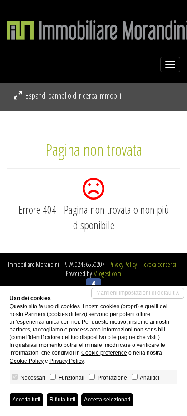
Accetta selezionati (107, 399)
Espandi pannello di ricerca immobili (72, 95)
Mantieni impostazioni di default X (137, 293)
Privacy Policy (123, 264)
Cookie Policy (27, 361)
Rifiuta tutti (62, 399)
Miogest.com (107, 273)
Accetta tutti (26, 399)
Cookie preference (104, 353)
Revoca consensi (158, 264)
